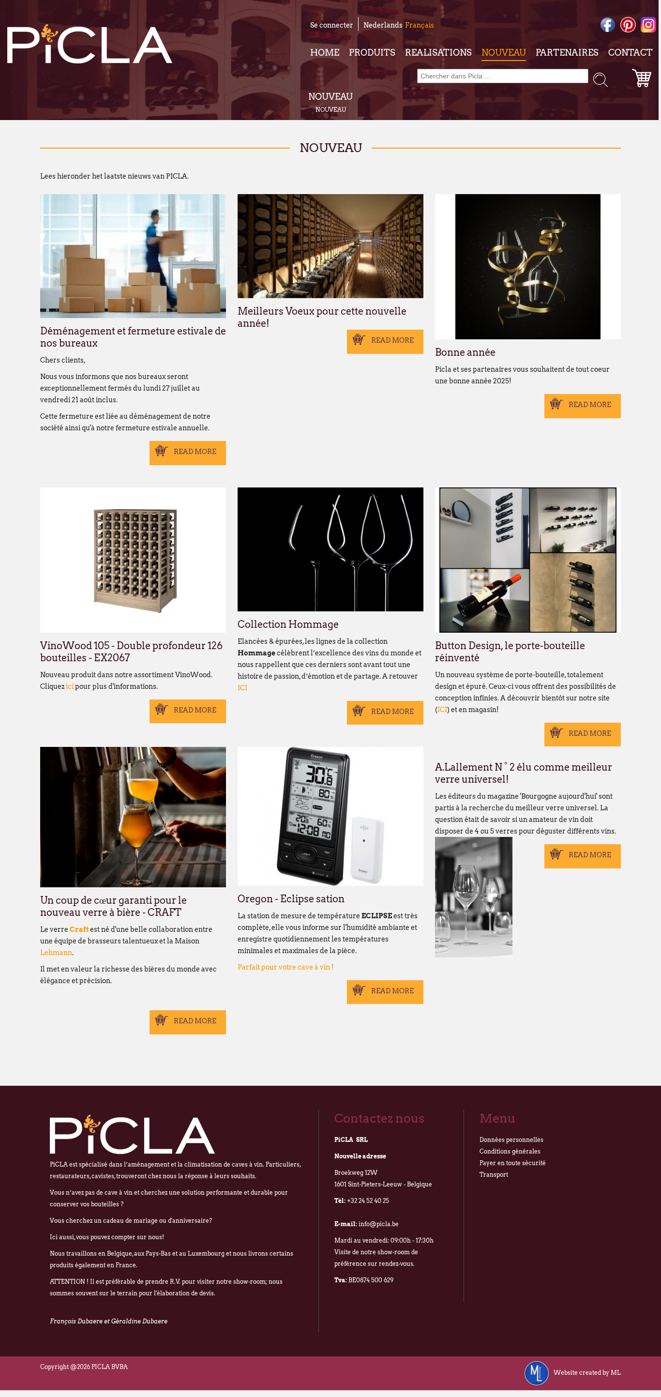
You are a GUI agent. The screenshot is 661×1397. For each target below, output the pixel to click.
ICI (242, 688)
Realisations (438, 52)
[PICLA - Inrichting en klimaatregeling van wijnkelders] (89, 43)
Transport (494, 1174)
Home (324, 52)
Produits (372, 52)
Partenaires (567, 52)
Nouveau (503, 52)
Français (419, 25)
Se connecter (331, 25)
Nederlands (383, 25)
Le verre (55, 929)
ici (70, 686)
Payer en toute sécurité (513, 1163)
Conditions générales (510, 1151)
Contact (630, 52)
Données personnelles (511, 1139)
